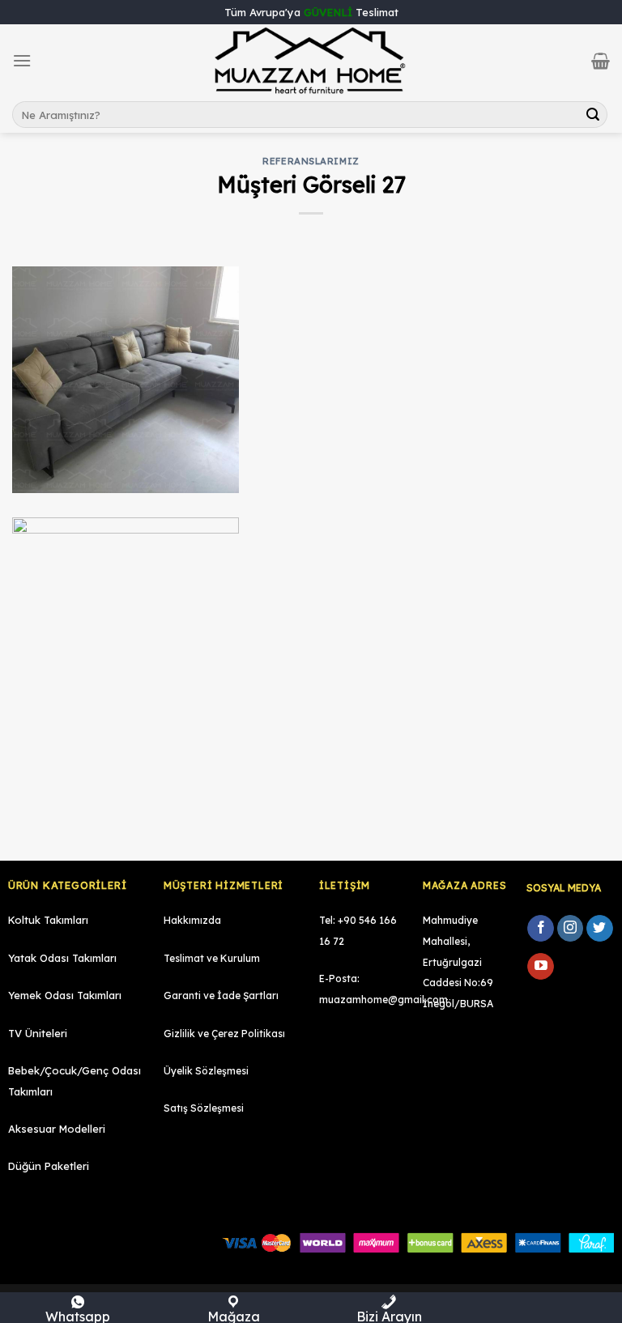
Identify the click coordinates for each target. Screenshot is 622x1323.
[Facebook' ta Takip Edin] (540, 928)
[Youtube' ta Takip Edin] (540, 967)
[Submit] (593, 115)
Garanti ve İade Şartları (221, 995)
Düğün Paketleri (48, 1165)
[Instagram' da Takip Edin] (570, 928)
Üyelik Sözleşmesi (206, 1071)
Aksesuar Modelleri (56, 1128)
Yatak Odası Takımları (62, 957)
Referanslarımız (310, 161)
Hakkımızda (192, 920)
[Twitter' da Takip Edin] (599, 928)
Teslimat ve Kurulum (212, 958)
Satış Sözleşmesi (204, 1108)
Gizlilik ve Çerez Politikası (224, 1033)
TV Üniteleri (37, 1033)
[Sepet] (600, 61)
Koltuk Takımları (48, 919)
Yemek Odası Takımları (64, 995)
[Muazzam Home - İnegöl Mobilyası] (311, 61)
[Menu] (22, 60)
